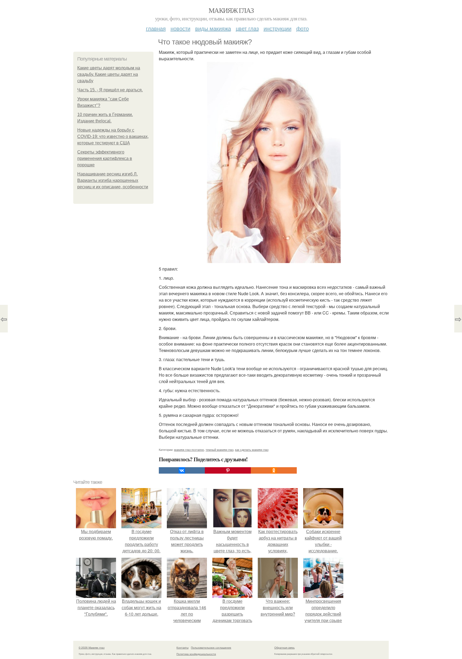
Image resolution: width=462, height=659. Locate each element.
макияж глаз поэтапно (189, 449)
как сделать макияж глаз (251, 449)
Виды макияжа (213, 28)
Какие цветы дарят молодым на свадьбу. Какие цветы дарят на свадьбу (108, 74)
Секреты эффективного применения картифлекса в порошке (104, 158)
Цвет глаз (247, 28)
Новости (180, 28)
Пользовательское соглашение (211, 647)
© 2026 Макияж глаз (92, 647)
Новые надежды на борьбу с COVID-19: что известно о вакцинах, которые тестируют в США (113, 136)
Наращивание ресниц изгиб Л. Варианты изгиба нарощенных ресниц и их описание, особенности (112, 180)
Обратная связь (284, 647)
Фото (302, 28)
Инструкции (277, 28)
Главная (156, 28)
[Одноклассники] (274, 470)
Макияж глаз (231, 10)
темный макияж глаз (219, 449)
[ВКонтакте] (182, 470)
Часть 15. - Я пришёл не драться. (110, 90)
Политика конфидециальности (196, 654)
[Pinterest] (228, 470)
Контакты (182, 647)
